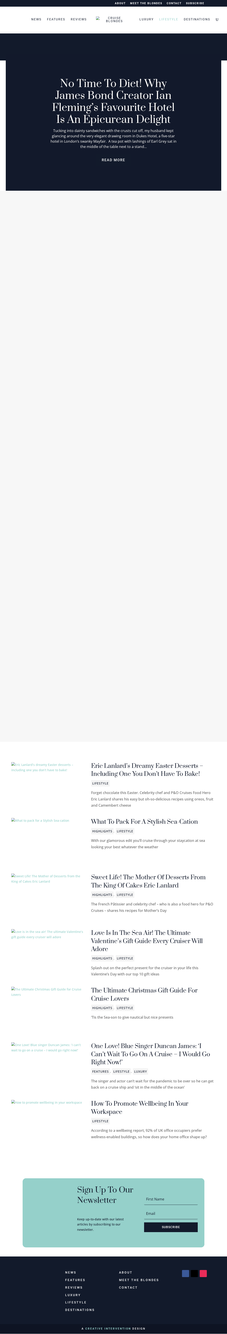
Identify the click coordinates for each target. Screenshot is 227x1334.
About (120, 3)
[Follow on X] (194, 1273)
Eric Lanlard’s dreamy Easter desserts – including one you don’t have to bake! (147, 770)
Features (56, 19)
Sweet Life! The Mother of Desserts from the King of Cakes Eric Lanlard (148, 881)
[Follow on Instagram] (203, 1273)
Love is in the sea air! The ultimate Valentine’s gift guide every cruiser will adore (147, 941)
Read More (113, 160)
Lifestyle (168, 19)
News (36, 19)
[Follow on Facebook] (185, 1273)
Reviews (79, 19)
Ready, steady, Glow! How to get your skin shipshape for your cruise (106, 521)
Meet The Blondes (146, 3)
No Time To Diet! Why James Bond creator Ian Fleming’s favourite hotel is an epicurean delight (113, 101)
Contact (174, 3)
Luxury (146, 19)
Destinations (197, 19)
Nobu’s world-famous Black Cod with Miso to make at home (96, 698)
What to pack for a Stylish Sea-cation (144, 822)
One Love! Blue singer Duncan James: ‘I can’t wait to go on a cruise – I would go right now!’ (150, 1054)
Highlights (28, 358)
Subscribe (195, 3)
